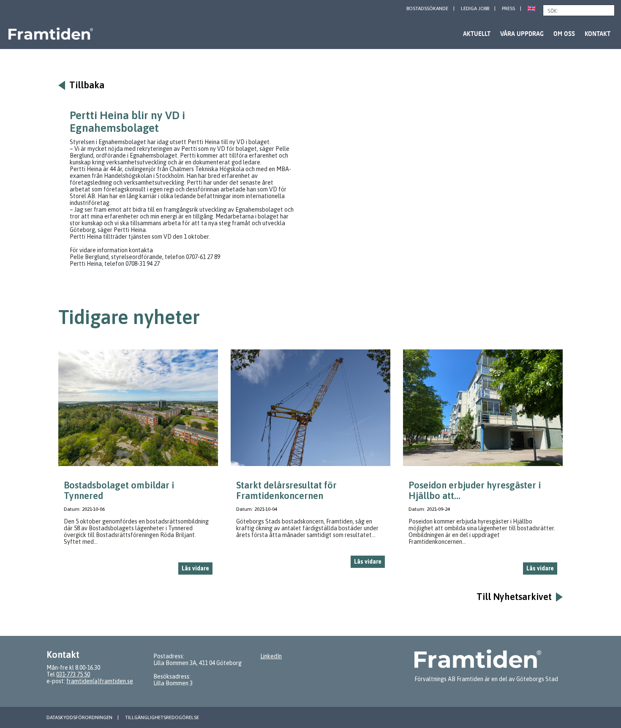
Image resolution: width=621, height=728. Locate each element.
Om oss (564, 33)
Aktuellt (476, 33)
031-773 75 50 (73, 674)
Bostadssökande (427, 8)
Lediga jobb (475, 8)
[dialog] (138, 465)
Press (508, 8)
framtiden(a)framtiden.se (99, 681)
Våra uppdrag (522, 33)
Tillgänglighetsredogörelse (162, 717)
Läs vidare (195, 568)
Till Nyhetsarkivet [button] (514, 597)
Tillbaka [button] (86, 85)
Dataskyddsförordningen (79, 717)
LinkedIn (271, 656)
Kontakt (597, 33)
